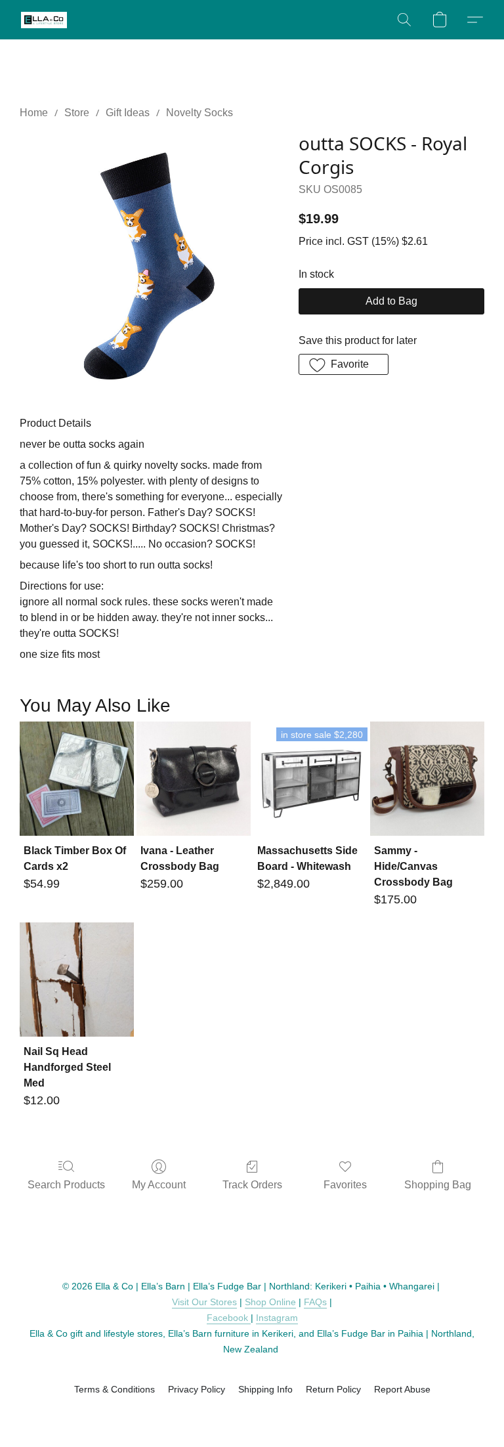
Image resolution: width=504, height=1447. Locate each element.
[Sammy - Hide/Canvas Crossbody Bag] (427, 779)
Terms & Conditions (114, 1389)
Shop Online (270, 1302)
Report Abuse (402, 1389)
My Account (159, 1184)
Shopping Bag (437, 1184)
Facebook (229, 1317)
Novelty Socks (199, 112)
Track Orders (252, 1184)
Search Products (66, 1184)
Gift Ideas (128, 112)
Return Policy (333, 1389)
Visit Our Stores (204, 1302)
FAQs (315, 1302)
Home (34, 112)
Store (76, 112)
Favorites (345, 1184)
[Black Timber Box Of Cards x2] (77, 779)
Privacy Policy (196, 1389)
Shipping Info (265, 1389)
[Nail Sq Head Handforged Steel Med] (77, 979)
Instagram (277, 1317)
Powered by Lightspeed (252, 1412)
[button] (44, 20)
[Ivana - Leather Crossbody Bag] (193, 779)
